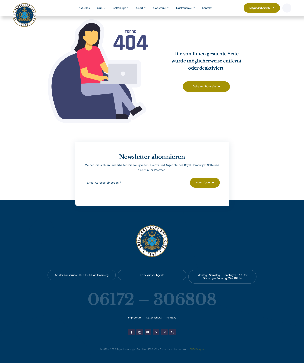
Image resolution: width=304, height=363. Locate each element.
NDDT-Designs (196, 349)
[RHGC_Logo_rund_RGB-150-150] (24, 4)
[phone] (172, 332)
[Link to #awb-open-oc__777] (286, 8)
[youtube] (148, 332)
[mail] (164, 332)
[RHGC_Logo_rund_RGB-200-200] (152, 226)
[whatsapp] (156, 332)
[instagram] (139, 332)
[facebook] (131, 332)
